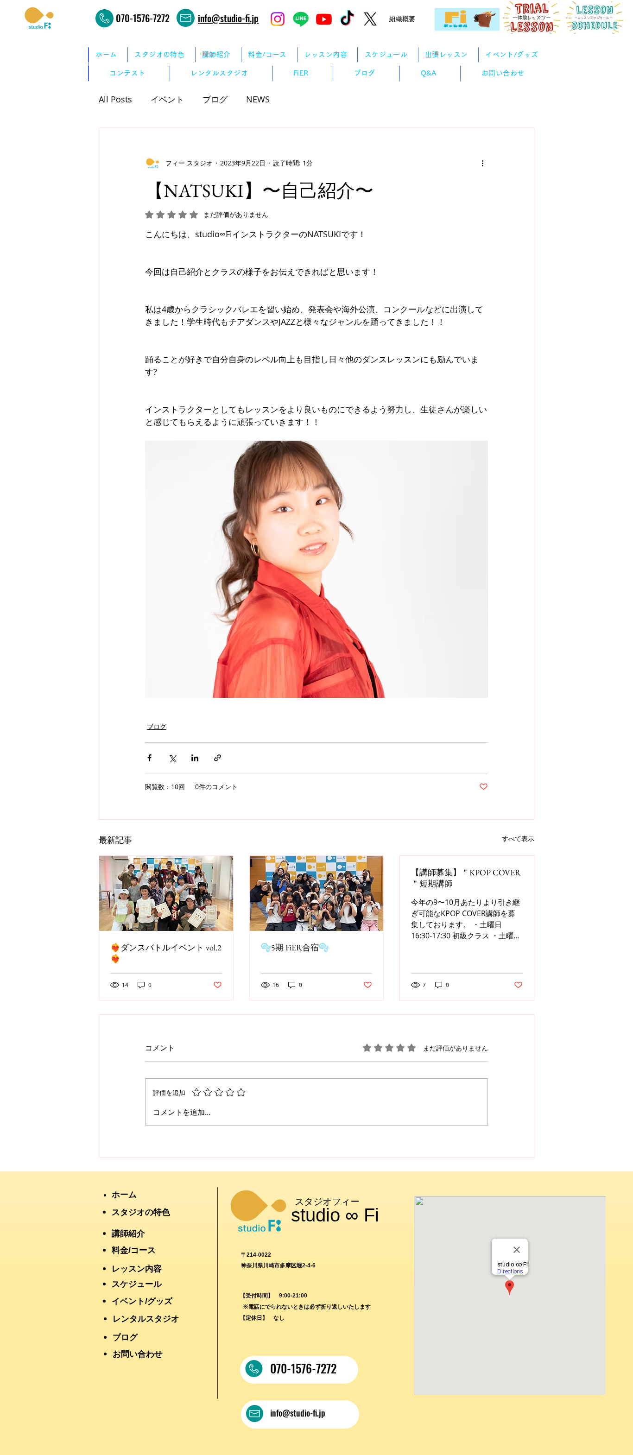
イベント (167, 99)
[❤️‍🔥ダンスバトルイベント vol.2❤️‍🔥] (166, 893)
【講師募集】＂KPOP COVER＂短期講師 (466, 878)
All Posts (115, 99)
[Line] (300, 19)
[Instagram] (277, 19)
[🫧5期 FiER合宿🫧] (317, 893)
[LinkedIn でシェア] (194, 757)
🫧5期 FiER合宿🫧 (295, 947)
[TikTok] (347, 19)
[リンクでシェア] (217, 757)
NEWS (258, 99)
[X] (370, 19)
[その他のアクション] (482, 163)
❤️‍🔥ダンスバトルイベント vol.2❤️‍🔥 (166, 953)
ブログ (215, 99)
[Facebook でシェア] (149, 757)
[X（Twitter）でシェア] (172, 757)
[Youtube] (324, 19)
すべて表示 (518, 838)
